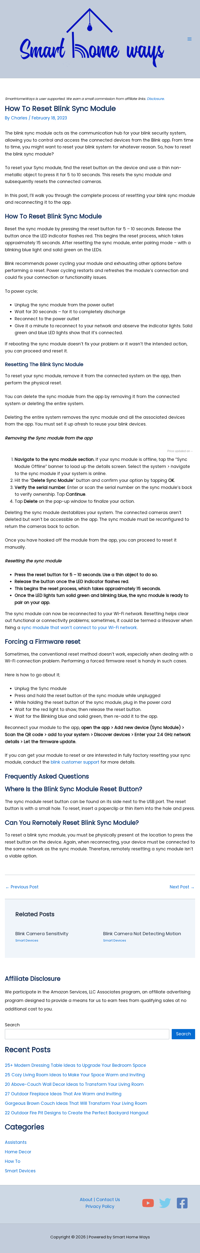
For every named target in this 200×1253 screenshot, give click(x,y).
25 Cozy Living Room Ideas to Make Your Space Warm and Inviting (75, 1075)
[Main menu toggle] (189, 39)
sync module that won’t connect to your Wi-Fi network (79, 628)
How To (12, 1161)
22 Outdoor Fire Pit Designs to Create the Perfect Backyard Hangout (77, 1113)
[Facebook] (182, 1203)
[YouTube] (148, 1203)
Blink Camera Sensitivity (41, 934)
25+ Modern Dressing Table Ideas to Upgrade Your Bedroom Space (75, 1065)
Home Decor (18, 1152)
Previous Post (22, 887)
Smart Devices (26, 940)
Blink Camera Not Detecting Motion (142, 934)
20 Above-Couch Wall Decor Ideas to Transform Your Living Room (74, 1084)
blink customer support (74, 762)
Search (12, 1025)
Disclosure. (156, 98)
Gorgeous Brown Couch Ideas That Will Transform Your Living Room (76, 1103)
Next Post (182, 887)
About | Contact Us (100, 1200)
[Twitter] (165, 1203)
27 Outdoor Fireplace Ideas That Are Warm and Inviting (63, 1094)
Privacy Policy (100, 1206)
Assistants (16, 1142)
